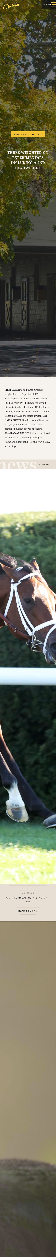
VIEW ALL (44, 464)
